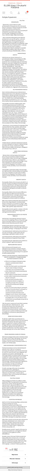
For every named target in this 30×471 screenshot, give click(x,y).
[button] (4, 13)
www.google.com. (10, 427)
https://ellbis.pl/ (6, 35)
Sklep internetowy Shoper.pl (15, 470)
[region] (15, 450)
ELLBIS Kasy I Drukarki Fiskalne (15, 6)
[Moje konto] (18, 13)
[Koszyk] (26, 12)
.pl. (9, 434)
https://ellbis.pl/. (13, 148)
